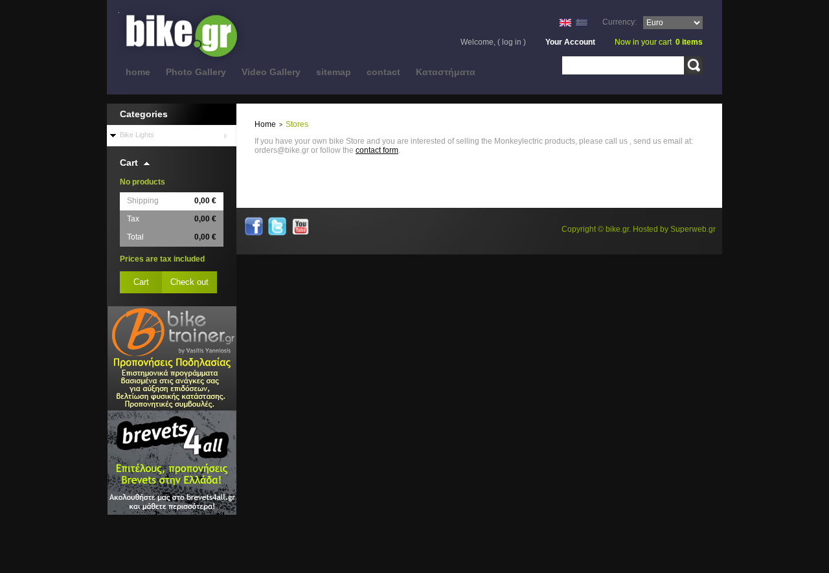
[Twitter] (277, 221)
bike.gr (617, 229)
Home (265, 124)
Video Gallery (271, 72)
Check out (189, 282)
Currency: (619, 22)
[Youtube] (300, 221)
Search (693, 65)
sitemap (333, 72)
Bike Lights (137, 135)
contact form (377, 150)
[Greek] (581, 23)
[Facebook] (254, 221)
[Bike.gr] (187, 36)
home (138, 72)
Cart (129, 162)
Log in (511, 42)
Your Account (570, 42)
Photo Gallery (196, 72)
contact (383, 72)
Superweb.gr (693, 229)
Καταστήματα (445, 72)
